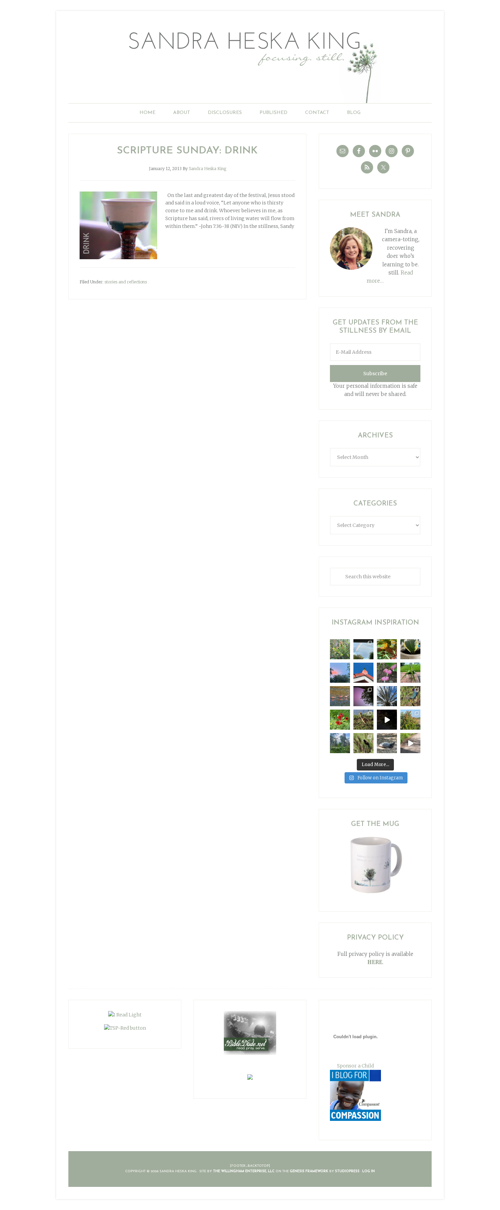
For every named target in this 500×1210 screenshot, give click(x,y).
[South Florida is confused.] (410, 720)
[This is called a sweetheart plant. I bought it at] (410, 649)
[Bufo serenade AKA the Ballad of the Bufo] (387, 720)
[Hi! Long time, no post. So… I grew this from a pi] (410, 673)
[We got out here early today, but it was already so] (340, 696)
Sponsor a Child (355, 1066)
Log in (368, 1171)
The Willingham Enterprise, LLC (243, 1171)
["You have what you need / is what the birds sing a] (363, 743)
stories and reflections (125, 281)
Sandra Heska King (250, 63)
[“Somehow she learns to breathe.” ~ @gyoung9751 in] (340, 743)
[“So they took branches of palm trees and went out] (387, 696)
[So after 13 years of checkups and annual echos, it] (387, 673)
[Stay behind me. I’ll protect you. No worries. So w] (410, 743)
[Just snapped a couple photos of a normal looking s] (363, 696)
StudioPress (347, 1171)
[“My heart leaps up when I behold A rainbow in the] (363, 649)
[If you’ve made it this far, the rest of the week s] (387, 743)
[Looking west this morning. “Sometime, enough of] (340, 673)
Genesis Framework (309, 1171)
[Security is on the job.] (363, 673)
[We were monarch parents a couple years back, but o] (387, 649)
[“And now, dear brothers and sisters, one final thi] (340, 649)
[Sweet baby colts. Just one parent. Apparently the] (363, 720)
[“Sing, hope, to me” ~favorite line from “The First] (340, 720)
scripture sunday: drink (187, 151)
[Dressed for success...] (410, 696)
